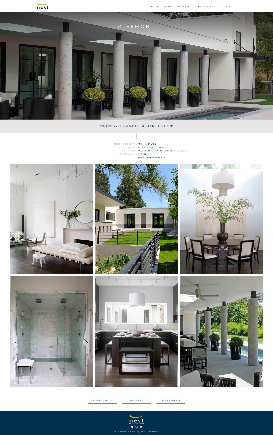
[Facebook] (131, 427)
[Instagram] (136, 427)
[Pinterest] (140, 427)
